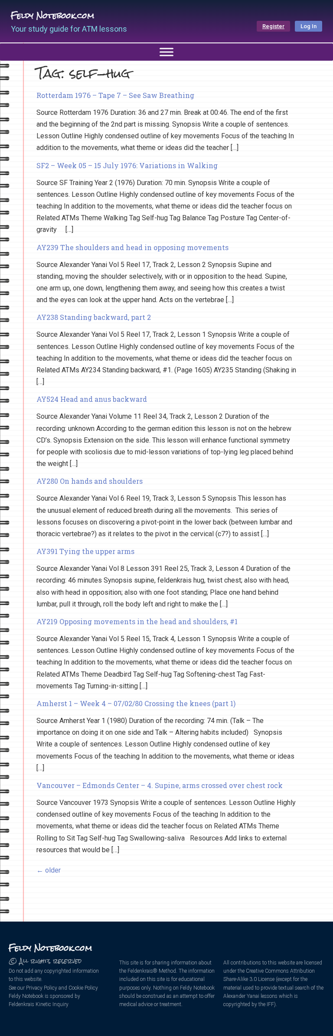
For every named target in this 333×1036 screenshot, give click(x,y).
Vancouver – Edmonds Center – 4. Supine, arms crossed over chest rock (159, 785)
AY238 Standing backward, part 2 (93, 317)
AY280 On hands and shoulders (89, 480)
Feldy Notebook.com (52, 15)
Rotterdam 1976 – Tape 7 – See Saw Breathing (115, 95)
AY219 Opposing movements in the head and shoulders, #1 (137, 621)
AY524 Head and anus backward (91, 399)
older (48, 870)
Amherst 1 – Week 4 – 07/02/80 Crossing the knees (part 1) (135, 703)
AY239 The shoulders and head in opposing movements (132, 247)
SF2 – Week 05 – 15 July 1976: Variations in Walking (127, 165)
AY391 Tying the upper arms (85, 551)
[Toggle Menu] (166, 52)
